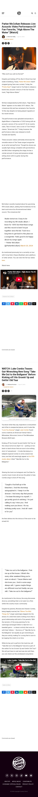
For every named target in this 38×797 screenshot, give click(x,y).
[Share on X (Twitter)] (6, 43)
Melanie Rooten (12, 384)
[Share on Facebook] (3, 43)
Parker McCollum (25, 82)
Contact (19, 786)
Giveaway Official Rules (12, 784)
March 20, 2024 (27, 246)
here (3, 260)
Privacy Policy (28, 784)
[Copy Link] (8, 43)
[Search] (32, 13)
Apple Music (16, 781)
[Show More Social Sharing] (11, 43)
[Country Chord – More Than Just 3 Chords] (19, 13)
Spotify (7, 781)
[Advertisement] (19, 5)
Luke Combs (24, 430)
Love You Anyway (8, 430)
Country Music (8, 39)
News (7, 18)
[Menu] (3, 13)
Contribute (27, 781)
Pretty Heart (6, 87)
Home (3, 18)
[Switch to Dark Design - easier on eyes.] (35, 13)
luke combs (6, 685)
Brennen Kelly (11, 36)
